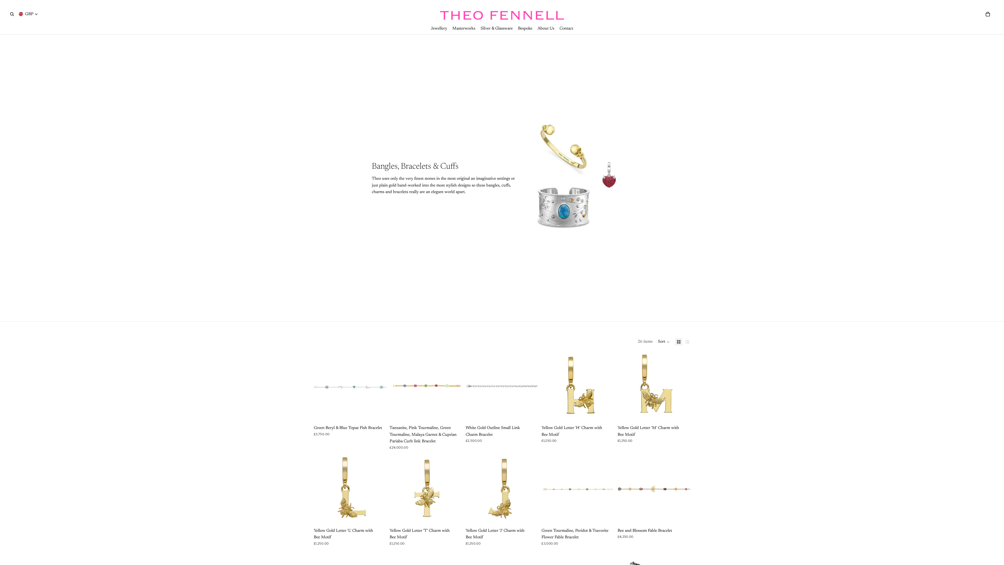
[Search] (12, 14)
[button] (664, 342)
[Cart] (988, 14)
